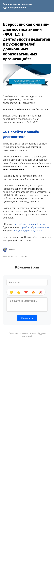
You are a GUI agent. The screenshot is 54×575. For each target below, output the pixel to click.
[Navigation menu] (49, 6)
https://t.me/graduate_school (27, 230)
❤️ (26, 292)
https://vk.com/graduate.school (31, 224)
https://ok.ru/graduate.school (34, 227)
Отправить (27, 318)
